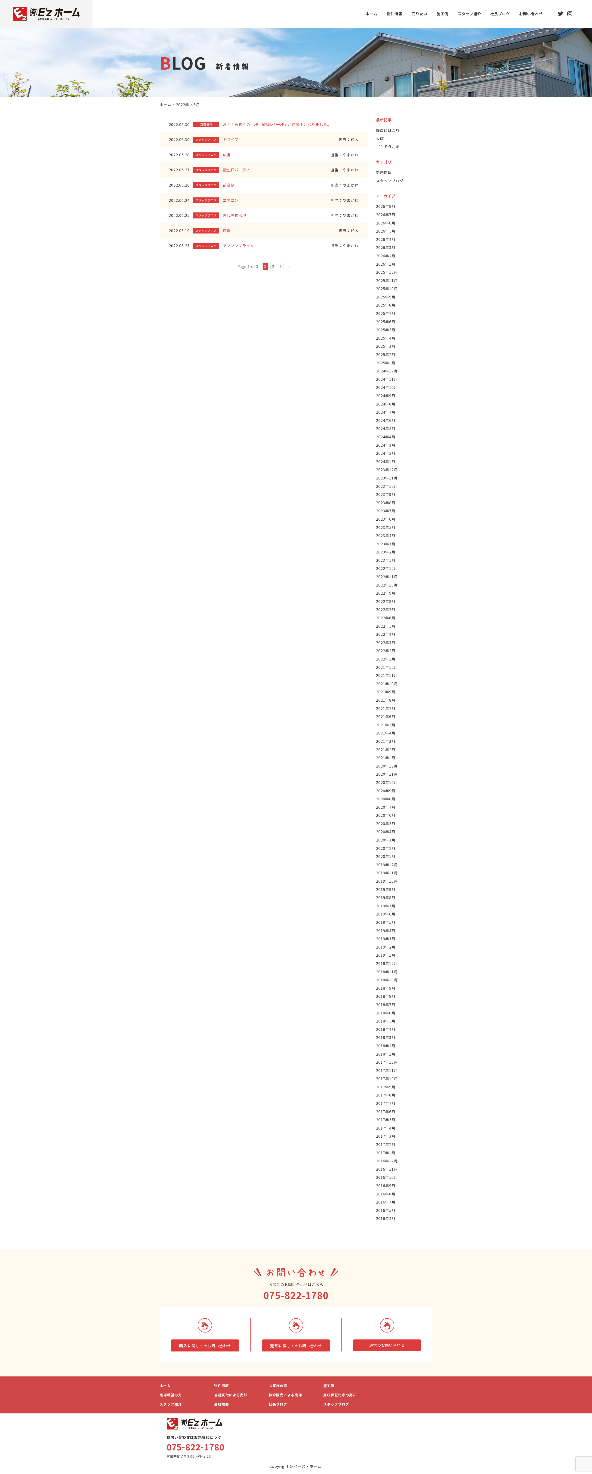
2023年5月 (385, 527)
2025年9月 (385, 297)
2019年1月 (385, 955)
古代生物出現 (235, 215)
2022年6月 (385, 617)
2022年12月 (387, 568)
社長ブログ (500, 13)
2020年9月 (385, 790)
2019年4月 (385, 930)
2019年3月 (385, 938)
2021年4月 (385, 733)
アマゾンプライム (238, 245)
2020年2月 (385, 848)
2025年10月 (387, 288)
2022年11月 (387, 576)
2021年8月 (385, 700)
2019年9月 (385, 889)
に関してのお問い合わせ (205, 1345)
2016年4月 (385, 1218)
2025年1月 (385, 362)
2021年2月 (385, 749)
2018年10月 (387, 980)
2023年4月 (385, 535)
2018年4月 (385, 1029)
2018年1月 (385, 1054)
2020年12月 (387, 766)
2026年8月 (385, 206)
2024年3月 (385, 445)
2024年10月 (387, 387)
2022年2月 (385, 650)
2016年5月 (385, 1210)
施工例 (442, 13)
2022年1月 (385, 659)
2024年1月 (385, 461)
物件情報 (394, 13)
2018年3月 (385, 1037)
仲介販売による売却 (285, 1394)
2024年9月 (385, 395)
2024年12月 (387, 371)
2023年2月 (385, 552)
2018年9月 (385, 988)
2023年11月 (387, 478)
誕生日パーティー (238, 169)
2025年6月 (385, 321)
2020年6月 (385, 815)
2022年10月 (387, 585)
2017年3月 (385, 1136)
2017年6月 (385, 1111)
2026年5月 (385, 231)
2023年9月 (385, 494)
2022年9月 (385, 593)
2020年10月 (387, 782)
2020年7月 (385, 807)
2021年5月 (385, 725)
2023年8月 (385, 502)
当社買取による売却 (230, 1394)
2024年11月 (387, 379)
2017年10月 (387, 1078)
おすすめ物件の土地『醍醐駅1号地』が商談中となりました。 (277, 124)
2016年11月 (387, 1169)
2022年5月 (385, 626)
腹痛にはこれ (388, 130)
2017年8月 (385, 1095)
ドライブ (231, 139)
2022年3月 (385, 642)
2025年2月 (385, 354)
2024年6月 (385, 420)
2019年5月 (385, 922)
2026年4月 (385, 239)
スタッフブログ (390, 180)
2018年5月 (385, 1021)
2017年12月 (387, 1062)
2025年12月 (387, 272)
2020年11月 (387, 774)
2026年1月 (385, 264)
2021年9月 (385, 691)
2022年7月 (385, 609)
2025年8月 (385, 305)
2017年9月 (385, 1087)
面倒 (227, 230)
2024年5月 (385, 428)
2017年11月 (387, 1070)
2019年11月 (387, 872)
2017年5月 (385, 1119)
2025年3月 (385, 346)
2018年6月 (385, 1013)
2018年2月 (385, 1045)
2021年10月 (387, 683)
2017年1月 (385, 1152)
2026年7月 (385, 214)
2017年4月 (385, 1128)
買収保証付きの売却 (340, 1394)
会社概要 (221, 1404)
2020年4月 (385, 831)
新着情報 (384, 172)
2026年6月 (385, 223)
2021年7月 (385, 708)
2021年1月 (385, 757)
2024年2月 (385, 453)
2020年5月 (385, 823)
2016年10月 (387, 1177)
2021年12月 (387, 667)
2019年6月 (385, 914)
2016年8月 (385, 1194)
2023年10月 (387, 486)
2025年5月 (385, 329)
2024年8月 (385, 404)
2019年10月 (387, 881)
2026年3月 (385, 247)
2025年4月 (385, 338)
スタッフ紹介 (469, 13)
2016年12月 (387, 1161)
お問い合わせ (531, 13)
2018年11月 (387, 971)
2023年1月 (385, 560)
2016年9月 (385, 1185)
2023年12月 (387, 469)
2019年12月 (387, 864)
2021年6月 (385, 716)
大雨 (380, 138)
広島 (227, 154)
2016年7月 (385, 1202)
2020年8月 (385, 798)
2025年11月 (387, 280)
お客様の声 (278, 1385)
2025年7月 (385, 313)
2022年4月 (385, 634)
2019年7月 (385, 906)
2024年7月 (385, 412)
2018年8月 (385, 996)
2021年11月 (387, 675)
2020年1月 (385, 856)
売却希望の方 (171, 1394)
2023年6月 (385, 519)
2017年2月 (385, 1144)
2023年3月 (385, 544)
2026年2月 (385, 255)
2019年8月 (385, 897)
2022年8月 (385, 601)
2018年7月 (385, 1004)
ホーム (371, 13)
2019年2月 (385, 947)
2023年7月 (385, 510)
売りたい (419, 13)
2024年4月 (385, 436)
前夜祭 (229, 185)
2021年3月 (385, 741)
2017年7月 (385, 1103)
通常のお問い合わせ (387, 1345)
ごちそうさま (388, 146)
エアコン (231, 200)
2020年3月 (385, 840)
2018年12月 (387, 963)
